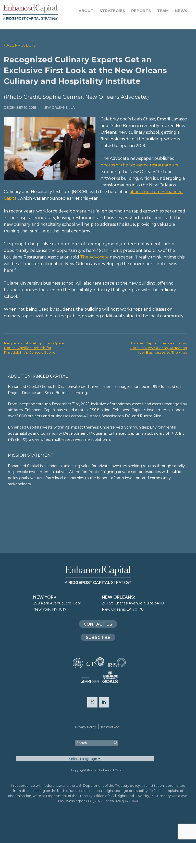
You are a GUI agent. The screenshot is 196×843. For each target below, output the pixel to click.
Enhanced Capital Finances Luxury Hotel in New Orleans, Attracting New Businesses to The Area (156, 347)
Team (163, 10)
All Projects (21, 45)
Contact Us (98, 624)
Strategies (112, 10)
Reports (141, 10)
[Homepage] (38, 12)
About (86, 10)
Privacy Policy (85, 727)
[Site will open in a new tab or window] (78, 666)
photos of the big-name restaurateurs (139, 165)
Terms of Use (110, 727)
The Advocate (94, 257)
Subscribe (98, 637)
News (181, 10)
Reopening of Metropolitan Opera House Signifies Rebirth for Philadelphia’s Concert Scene (34, 347)
